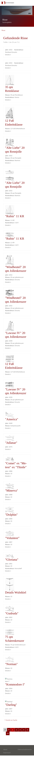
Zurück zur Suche (11, 720)
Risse (3, 30)
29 (8, 733)
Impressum (7, 752)
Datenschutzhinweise (25, 749)
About (5, 749)
